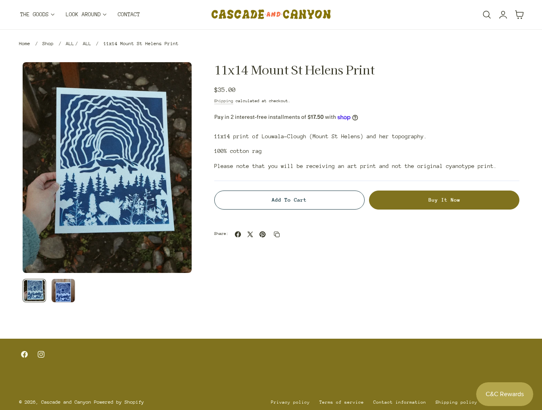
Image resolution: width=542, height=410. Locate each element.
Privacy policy (290, 402)
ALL (70, 43)
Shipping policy (456, 402)
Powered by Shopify (119, 402)
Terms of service (341, 402)
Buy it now (444, 200)
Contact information (399, 402)
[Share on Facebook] (238, 234)
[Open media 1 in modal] (177, 76)
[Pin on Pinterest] (262, 234)
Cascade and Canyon (66, 402)
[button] (487, 15)
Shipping (223, 101)
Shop (48, 43)
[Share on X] (250, 234)
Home (24, 43)
